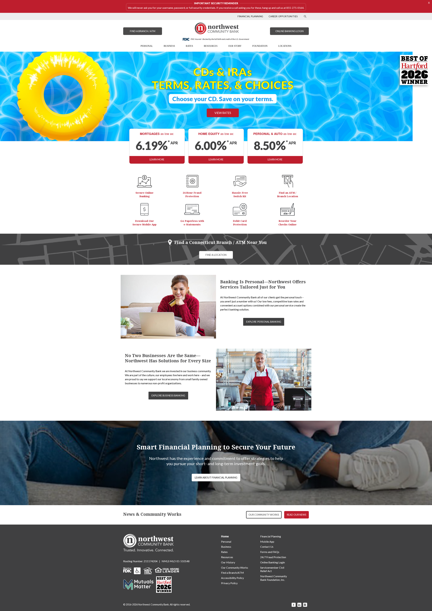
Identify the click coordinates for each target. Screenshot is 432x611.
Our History (228, 562)
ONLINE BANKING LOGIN (289, 31)
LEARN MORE (157, 159)
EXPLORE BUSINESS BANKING (168, 395)
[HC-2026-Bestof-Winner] (164, 584)
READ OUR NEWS (296, 514)
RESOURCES (211, 46)
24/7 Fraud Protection (273, 557)
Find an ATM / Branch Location (287, 194)
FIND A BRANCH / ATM (142, 31)
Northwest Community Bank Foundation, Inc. (273, 578)
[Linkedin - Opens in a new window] (299, 605)
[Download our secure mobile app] (144, 209)
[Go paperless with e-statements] (192, 209)
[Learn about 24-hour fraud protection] (192, 181)
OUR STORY (234, 46)
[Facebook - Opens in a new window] (294, 605)
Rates (224, 551)
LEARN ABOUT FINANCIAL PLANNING (216, 477)
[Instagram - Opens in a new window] (305, 605)
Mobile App (267, 541)
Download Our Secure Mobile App (144, 222)
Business (226, 546)
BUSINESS (169, 46)
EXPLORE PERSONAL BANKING (263, 321)
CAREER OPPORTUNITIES (283, 16)
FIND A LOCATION (216, 254)
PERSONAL (147, 46)
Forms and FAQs (269, 551)
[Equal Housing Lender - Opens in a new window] (167, 569)
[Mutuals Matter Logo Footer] (138, 584)
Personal (226, 541)
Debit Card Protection (240, 222)
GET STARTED (171, 107)
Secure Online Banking (144, 194)
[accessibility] (137, 570)
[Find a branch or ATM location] (287, 181)
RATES (189, 46)
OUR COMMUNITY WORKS (264, 514)
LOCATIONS (284, 46)
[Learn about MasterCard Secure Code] (240, 209)
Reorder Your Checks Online (287, 222)
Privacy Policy (229, 583)
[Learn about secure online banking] (144, 181)
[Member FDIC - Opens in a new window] (127, 569)
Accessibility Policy (232, 577)
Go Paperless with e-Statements (192, 222)
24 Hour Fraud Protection (192, 194)
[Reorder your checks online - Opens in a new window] (287, 209)
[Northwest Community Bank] (216, 31)
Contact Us (266, 546)
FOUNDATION (259, 46)
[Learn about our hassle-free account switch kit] (240, 181)
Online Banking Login (272, 562)
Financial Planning (270, 536)
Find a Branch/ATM (232, 572)
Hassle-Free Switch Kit (240, 194)
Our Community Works (234, 567)
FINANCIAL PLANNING (250, 16)
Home (225, 536)
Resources (227, 557)
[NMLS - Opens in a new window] (147, 570)
